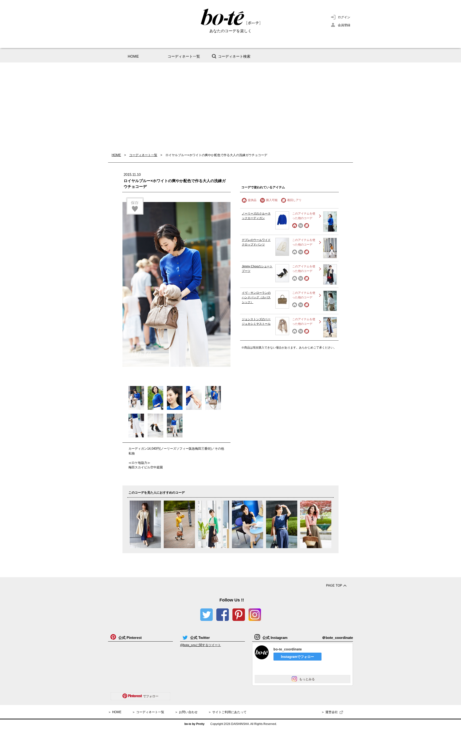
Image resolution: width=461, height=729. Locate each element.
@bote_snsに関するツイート (200, 645)
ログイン (344, 17)
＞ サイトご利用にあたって (227, 712)
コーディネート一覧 (184, 56)
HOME (133, 56)
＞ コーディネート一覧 (148, 712)
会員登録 (344, 25)
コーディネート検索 (234, 56)
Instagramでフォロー (297, 656)
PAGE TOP (334, 585)
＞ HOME (114, 712)
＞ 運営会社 (329, 712)
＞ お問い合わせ (186, 712)
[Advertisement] (230, 107)
